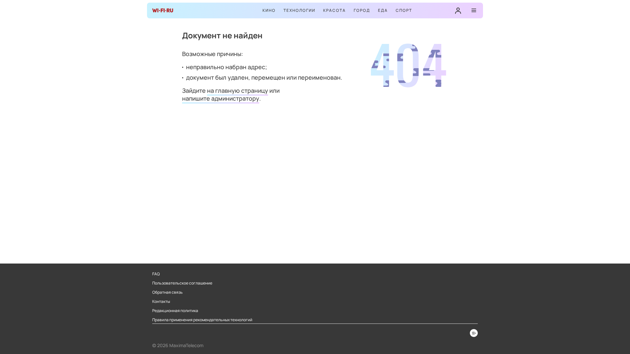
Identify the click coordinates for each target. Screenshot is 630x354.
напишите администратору (220, 98)
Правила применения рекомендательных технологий (202, 320)
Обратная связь (167, 292)
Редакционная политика (175, 310)
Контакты (161, 301)
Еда (383, 10)
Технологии (299, 10)
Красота (334, 10)
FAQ (156, 274)
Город (362, 10)
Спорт (404, 10)
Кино (269, 10)
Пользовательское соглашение (182, 283)
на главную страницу (237, 90)
